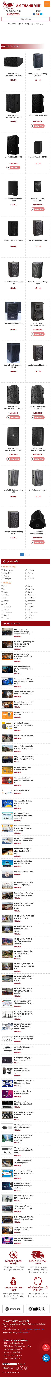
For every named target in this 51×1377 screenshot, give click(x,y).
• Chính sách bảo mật (11, 1358)
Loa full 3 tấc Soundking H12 (13, 283)
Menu (47, 4)
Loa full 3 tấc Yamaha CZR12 (13, 199)
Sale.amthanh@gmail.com (33, 1329)
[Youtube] (26, 1368)
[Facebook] (17, 1368)
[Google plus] (21, 1368)
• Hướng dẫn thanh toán (12, 1349)
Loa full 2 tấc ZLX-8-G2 (13, 157)
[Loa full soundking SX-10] (37, 353)
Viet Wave (15, 1372)
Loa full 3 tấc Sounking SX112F (13, 366)
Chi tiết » (17, 637)
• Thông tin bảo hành (11, 1352)
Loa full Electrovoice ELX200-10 (37, 408)
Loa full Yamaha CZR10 (37, 157)
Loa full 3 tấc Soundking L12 (13, 491)
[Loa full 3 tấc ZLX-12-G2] (38, 103)
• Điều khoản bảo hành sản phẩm (16, 1346)
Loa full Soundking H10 (37, 240)
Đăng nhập (29, 23)
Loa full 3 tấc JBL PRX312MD (37, 199)
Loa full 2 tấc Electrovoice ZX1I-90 (13, 449)
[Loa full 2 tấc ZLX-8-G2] (13, 145)
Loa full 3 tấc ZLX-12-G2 (38, 115)
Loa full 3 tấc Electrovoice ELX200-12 (13, 408)
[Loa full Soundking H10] (37, 228)
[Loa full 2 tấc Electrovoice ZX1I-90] (13, 436)
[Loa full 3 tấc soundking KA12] (37, 269)
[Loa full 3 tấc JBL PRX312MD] (37, 186)
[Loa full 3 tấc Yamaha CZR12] (13, 186)
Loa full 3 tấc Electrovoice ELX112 (37, 324)
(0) (21, 23)
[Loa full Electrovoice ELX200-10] (37, 394)
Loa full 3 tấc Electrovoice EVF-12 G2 (13, 75)
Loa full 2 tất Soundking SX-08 (13, 532)
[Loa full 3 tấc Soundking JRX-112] (37, 61)
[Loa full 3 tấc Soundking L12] (13, 478)
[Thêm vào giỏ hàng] (38, 126)
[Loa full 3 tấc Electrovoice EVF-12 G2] (13, 61)
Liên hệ (13, 80)
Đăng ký (40, 23)
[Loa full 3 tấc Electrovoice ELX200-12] (13, 394)
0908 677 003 (23, 1332)
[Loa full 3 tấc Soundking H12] (13, 269)
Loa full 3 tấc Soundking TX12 (13, 324)
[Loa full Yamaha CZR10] (37, 145)
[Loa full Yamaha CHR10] (13, 228)
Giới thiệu (12, 23)
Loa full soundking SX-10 (37, 365)
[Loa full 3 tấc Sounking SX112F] (13, 353)
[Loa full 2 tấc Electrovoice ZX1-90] (38, 436)
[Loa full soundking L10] (37, 478)
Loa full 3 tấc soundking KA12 (37, 283)
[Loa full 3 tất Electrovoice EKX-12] (37, 519)
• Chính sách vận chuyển (12, 1343)
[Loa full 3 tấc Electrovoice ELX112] (37, 311)
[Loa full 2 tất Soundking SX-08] (13, 519)
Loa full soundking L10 (37, 490)
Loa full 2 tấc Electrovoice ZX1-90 (37, 449)
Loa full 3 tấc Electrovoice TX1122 (13, 116)
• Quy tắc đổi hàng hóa (12, 1355)
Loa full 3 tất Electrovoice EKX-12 (37, 532)
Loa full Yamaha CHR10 (13, 240)
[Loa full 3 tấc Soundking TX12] (13, 311)
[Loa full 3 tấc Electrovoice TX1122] (13, 103)
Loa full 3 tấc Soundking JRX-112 (37, 75)
